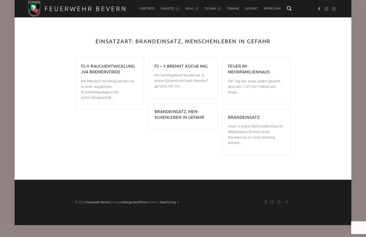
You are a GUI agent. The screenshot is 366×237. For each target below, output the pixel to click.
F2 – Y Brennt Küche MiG (181, 66)
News (189, 8)
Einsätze (167, 8)
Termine (233, 8)
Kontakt (251, 8)
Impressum (272, 8)
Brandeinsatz (244, 117)
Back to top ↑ (169, 202)
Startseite (147, 8)
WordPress (140, 202)
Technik (210, 8)
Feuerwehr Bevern (85, 8)
